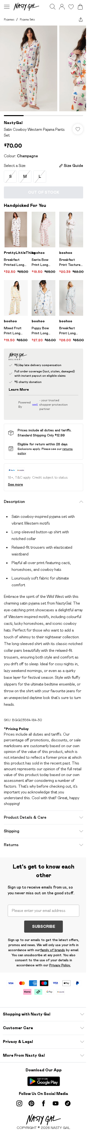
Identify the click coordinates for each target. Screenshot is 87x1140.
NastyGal (13, 123)
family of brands (52, 950)
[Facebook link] (43, 1103)
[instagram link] (19, 1103)
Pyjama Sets (27, 19)
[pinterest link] (31, 1103)
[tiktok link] (68, 1103)
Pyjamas (9, 19)
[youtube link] (55, 1103)
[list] (43, 71)
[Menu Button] (7, 7)
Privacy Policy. (60, 965)
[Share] (80, 19)
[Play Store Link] (43, 1081)
